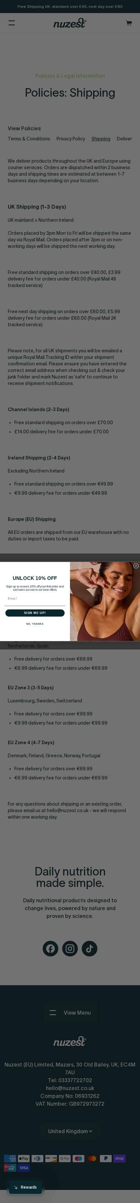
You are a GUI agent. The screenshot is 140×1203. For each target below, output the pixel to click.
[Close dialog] (136, 566)
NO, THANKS (34, 624)
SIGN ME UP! (35, 613)
